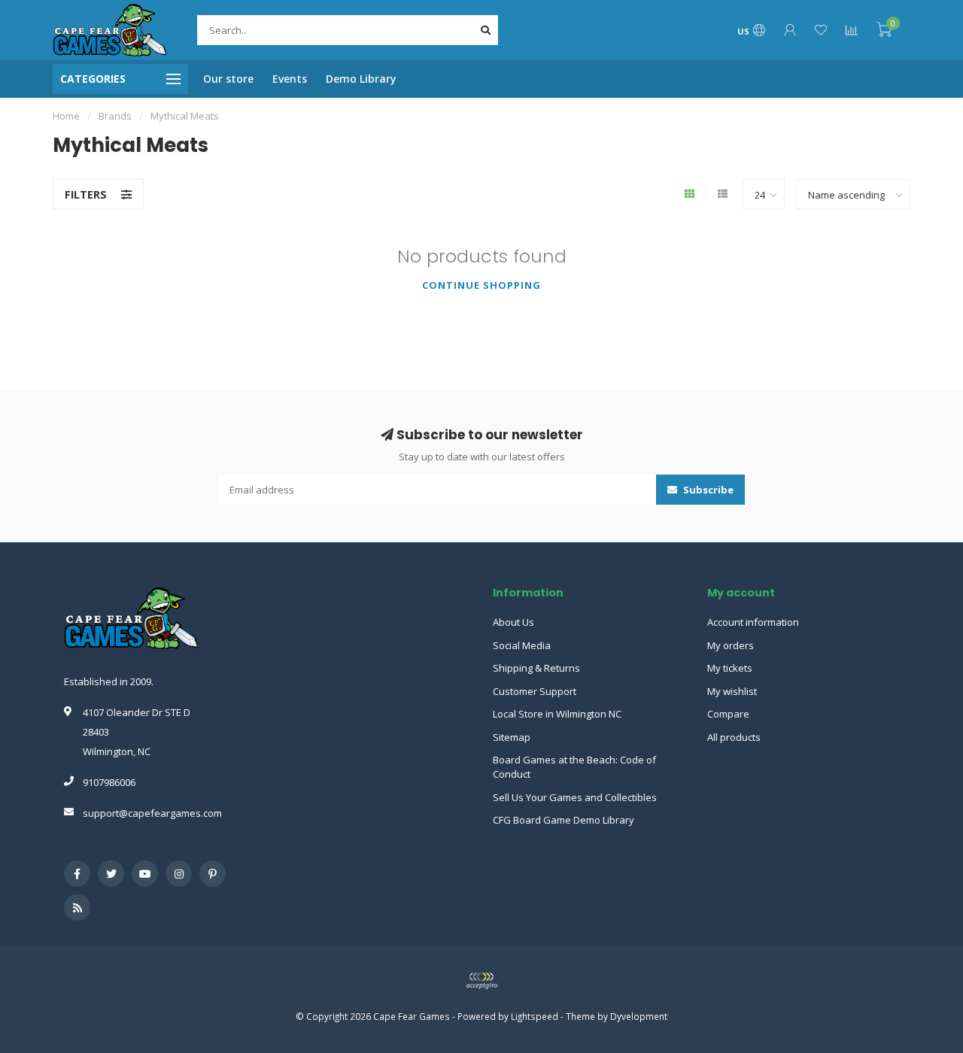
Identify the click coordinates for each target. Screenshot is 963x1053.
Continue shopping (481, 285)
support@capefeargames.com (152, 813)
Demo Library (361, 78)
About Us (513, 622)
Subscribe (707, 489)
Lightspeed (534, 1016)
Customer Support (534, 691)
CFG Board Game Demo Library (563, 820)
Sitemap (511, 737)
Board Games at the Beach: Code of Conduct (574, 767)
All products (734, 737)
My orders (730, 645)
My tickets (729, 668)
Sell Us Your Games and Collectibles (575, 797)
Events (289, 78)
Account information (753, 622)
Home (66, 116)
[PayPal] (481, 981)
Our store (228, 78)
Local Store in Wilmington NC (557, 714)
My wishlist (732, 691)
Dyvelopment (638, 1016)
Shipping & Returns (536, 668)
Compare (728, 714)
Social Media (522, 645)
